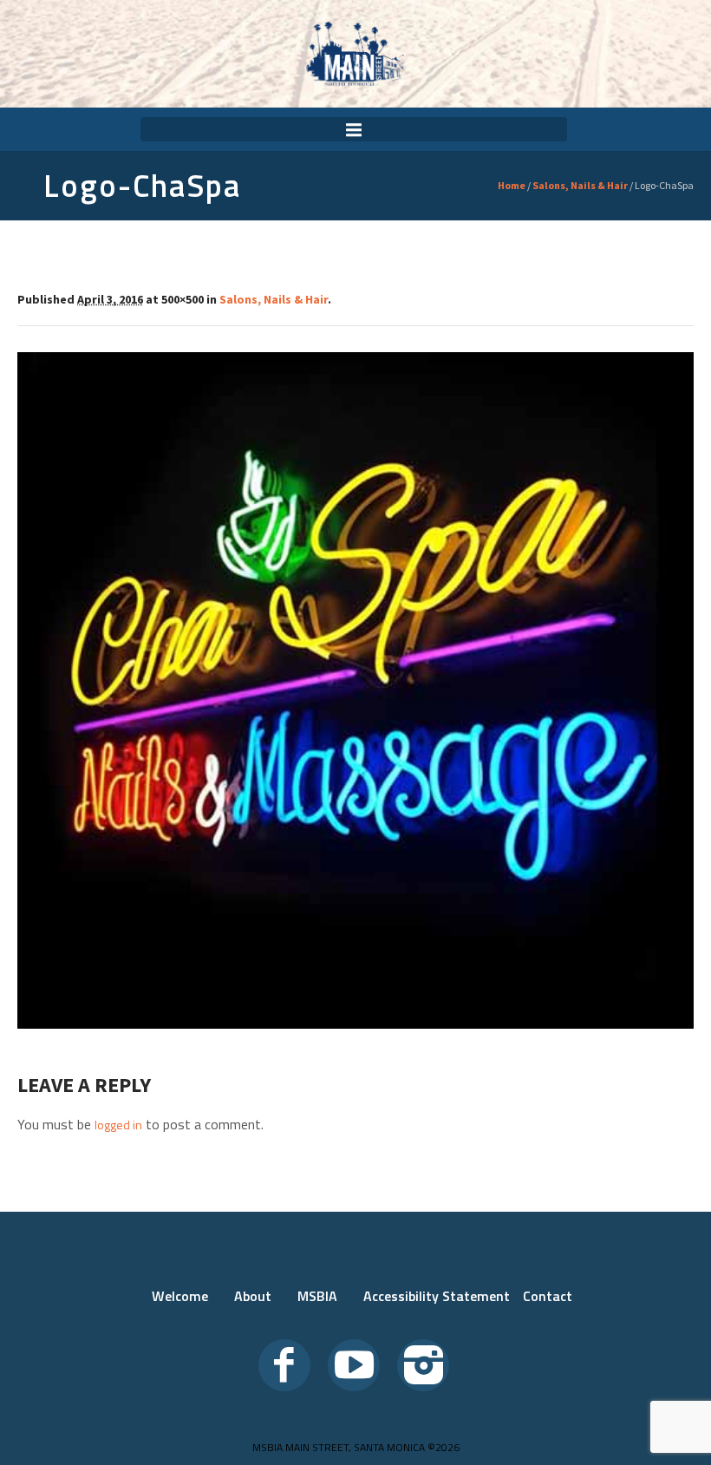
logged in (118, 1124)
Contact (547, 1296)
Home (511, 185)
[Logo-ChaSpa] (355, 690)
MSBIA (317, 1296)
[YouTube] (354, 1365)
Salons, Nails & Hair (580, 185)
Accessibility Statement (436, 1296)
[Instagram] (423, 1365)
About (252, 1296)
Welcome (180, 1296)
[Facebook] (284, 1365)
